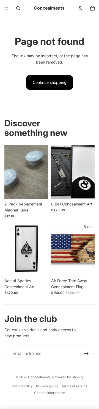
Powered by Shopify (68, 377)
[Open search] (18, 8)
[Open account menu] (80, 8)
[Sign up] (86, 353)
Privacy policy (47, 386)
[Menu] (6, 8)
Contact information (49, 393)
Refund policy (22, 386)
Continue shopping (50, 82)
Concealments (39, 377)
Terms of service (74, 386)
